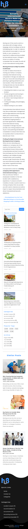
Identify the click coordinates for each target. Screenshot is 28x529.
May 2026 (6, 343)
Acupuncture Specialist (10, 322)
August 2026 (7, 337)
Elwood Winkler (10, 28)
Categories (7, 497)
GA (6, 331)
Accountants (7, 318)
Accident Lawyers (8, 314)
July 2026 (6, 339)
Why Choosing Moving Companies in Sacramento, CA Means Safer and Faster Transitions (13, 378)
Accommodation (8, 316)
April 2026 (6, 345)
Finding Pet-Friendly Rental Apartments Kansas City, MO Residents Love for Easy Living (12, 225)
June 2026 (6, 341)
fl (16, 328)
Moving (14, 30)
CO (11, 328)
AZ (6, 328)
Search (21, 209)
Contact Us (7, 494)
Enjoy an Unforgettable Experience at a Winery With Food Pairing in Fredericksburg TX (13, 284)
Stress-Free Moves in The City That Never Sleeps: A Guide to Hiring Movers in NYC (13, 450)
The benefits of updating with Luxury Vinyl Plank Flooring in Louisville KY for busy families (12, 244)
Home (5, 491)
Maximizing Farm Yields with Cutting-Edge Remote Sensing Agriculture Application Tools (12, 303)
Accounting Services (9, 320)
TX (11, 331)
